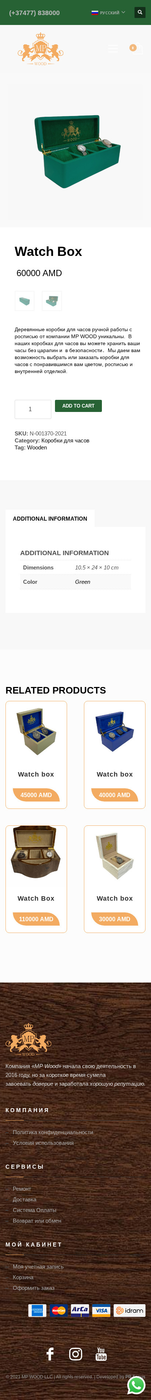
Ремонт (22, 1188)
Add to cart (78, 406)
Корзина (23, 1277)
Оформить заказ (34, 1287)
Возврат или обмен (37, 1220)
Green (82, 581)
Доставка (24, 1199)
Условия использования (43, 1142)
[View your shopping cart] (137, 49)
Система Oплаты (34, 1209)
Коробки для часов (65, 440)
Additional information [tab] (50, 518)
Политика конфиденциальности (53, 1132)
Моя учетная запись (38, 1266)
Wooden (37, 447)
